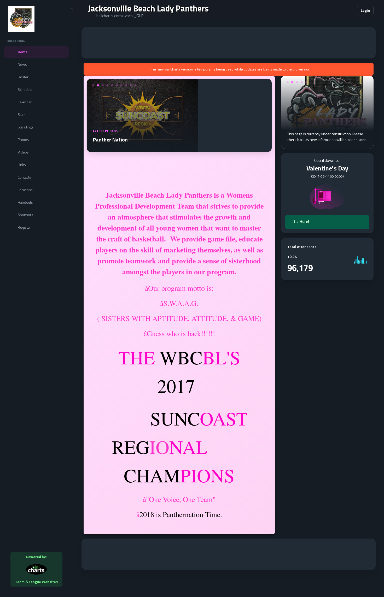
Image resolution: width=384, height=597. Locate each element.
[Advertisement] (228, 43)
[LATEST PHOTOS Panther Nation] (142, 149)
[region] (36, 298)
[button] (337, 10)
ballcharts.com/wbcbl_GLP (120, 16)
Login (365, 10)
